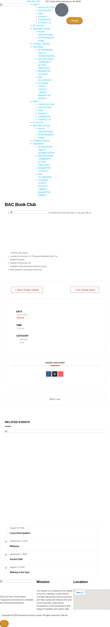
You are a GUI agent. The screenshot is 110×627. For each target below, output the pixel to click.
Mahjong (14, 546)
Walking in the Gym (19, 572)
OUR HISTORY (45, 10)
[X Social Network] (54, 374)
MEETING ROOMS (41, 28)
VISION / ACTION (46, 7)
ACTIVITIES (38, 25)
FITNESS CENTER (41, 44)
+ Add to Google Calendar (27, 290)
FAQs (40, 13)
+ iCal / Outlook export (84, 290)
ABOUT (36, 4)
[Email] (60, 374)
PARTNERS (38, 47)
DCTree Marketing (76, 615)
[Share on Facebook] (48, 374)
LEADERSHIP (44, 19)
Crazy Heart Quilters (20, 533)
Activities (23, 339)
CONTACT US (44, 22)
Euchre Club (16, 559)
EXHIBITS (42, 16)
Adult (22, 342)
